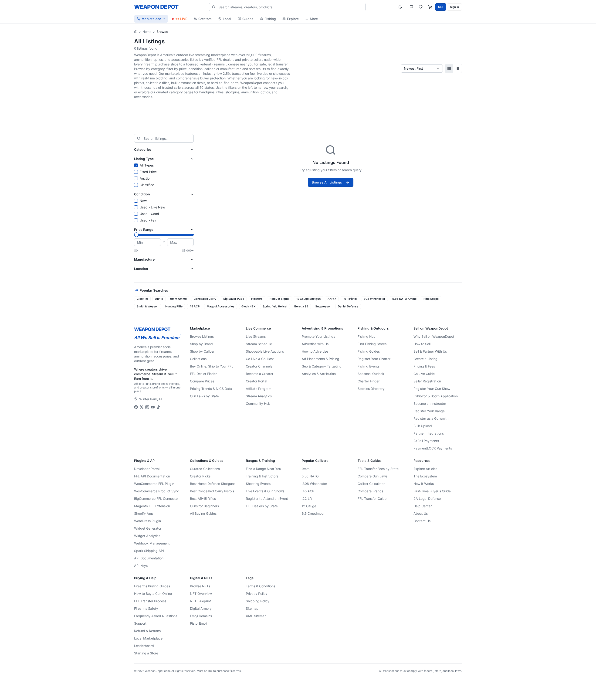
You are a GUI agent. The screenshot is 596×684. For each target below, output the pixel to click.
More (314, 19)
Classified (147, 185)
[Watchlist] (421, 7)
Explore (293, 19)
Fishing (270, 19)
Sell (440, 7)
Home (146, 32)
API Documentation (148, 558)
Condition (142, 194)
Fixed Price (148, 172)
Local (227, 19)
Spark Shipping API (149, 551)
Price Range (143, 229)
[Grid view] (449, 68)
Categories (143, 149)
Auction (145, 178)
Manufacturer (145, 259)
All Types (147, 165)
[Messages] (411, 7)
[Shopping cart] (430, 7)
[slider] (136, 234)
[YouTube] (153, 407)
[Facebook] (136, 407)
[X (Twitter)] (141, 407)
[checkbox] (136, 165)
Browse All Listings (327, 182)
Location (141, 269)
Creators (205, 19)
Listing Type (144, 159)
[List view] (457, 68)
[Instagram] (147, 407)
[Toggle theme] (400, 7)
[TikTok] (158, 407)
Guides (247, 19)
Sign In (454, 7)
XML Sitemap (256, 616)
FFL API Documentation (152, 476)
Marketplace (151, 19)
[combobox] (422, 68)
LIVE (183, 19)
